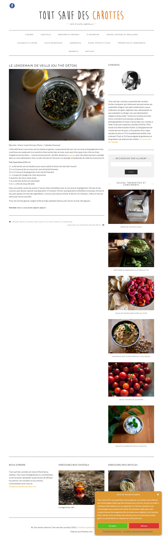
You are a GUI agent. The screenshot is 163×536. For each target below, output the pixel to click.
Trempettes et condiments (131, 43)
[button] (158, 494)
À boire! (29, 34)
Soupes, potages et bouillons (122, 34)
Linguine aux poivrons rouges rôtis (84, 225)
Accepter (112, 526)
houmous (71, 155)
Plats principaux (54, 43)
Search (131, 172)
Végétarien (43, 208)
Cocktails (46, 34)
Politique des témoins (112, 531)
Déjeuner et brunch (68, 34)
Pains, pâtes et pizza (99, 43)
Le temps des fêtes (27, 208)
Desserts (73, 51)
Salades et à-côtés (27, 43)
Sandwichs (75, 43)
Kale (72, 531)
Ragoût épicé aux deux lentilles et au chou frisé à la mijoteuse (42, 222)
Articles (89, 51)
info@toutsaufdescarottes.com (22, 486)
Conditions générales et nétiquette (138, 531)
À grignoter (93, 34)
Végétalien (36, 208)
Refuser (144, 526)
